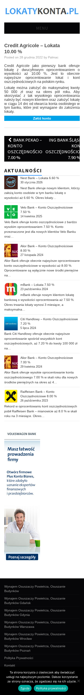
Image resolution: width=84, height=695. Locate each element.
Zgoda (24, 688)
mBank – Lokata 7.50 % (37, 284)
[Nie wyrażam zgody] (78, 681)
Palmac (53, 57)
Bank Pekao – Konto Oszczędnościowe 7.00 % (28, 148)
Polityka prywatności (51, 688)
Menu (42, 28)
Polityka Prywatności (18, 658)
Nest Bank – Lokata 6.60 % (39, 178)
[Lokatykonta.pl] (42, 11)
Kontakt (9, 665)
